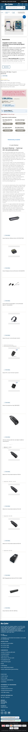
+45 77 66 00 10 (6, 697)
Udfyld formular (4, 707)
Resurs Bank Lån (4, 686)
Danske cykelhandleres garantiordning (9, 669)
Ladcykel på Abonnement (6, 690)
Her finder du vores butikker (7, 643)
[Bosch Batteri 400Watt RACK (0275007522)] (14, 224)
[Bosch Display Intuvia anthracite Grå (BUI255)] (14, 257)
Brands (2, 663)
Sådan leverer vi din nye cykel (7, 658)
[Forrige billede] (3, 25)
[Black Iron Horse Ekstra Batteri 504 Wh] (14, 495)
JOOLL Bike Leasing (5, 692)
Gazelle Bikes (4, 681)
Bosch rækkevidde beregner (7, 667)
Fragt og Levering (5, 656)
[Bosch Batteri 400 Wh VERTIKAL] (14, 597)
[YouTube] (9, 714)
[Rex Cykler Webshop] (9, 4)
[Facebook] (2, 714)
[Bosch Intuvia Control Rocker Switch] (14, 324)
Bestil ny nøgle (4, 678)
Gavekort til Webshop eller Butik (8, 652)
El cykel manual (4, 676)
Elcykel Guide (4, 674)
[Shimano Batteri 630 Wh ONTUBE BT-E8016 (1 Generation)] (14, 426)
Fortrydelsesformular (5, 659)
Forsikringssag (4, 665)
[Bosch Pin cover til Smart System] (14, 358)
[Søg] (23, 7)
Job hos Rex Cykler (5, 647)
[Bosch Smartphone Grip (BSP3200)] (14, 391)
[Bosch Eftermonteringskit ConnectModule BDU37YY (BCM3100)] (14, 289)
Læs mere (6, 67)
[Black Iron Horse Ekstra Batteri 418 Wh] (14, 460)
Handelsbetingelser (5, 654)
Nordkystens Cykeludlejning (7, 680)
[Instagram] (6, 714)
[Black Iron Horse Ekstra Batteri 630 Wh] (14, 529)
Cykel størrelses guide (6, 661)
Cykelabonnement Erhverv (7, 688)
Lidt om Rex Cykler (5, 645)
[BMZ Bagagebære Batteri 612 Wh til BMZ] (14, 564)
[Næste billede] (24, 25)
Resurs (16, 728)
